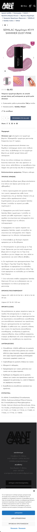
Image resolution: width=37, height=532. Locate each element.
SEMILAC (31, 18)
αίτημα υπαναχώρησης (18, 483)
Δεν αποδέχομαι (18, 518)
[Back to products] (5, 25)
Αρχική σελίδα (6, 13)
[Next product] (7, 25)
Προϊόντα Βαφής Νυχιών (10, 16)
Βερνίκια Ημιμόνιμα (27, 16)
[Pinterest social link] (12, 123)
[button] (34, 491)
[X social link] (9, 123)
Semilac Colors (9, 21)
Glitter (18, 21)
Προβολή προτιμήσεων (18, 524)
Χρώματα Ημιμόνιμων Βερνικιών (15, 18)
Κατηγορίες (17, 13)
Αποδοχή (18, 513)
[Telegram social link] (17, 123)
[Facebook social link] (7, 123)
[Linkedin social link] (14, 123)
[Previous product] (2, 25)
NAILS (25, 13)
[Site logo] (8, 6)
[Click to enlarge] (5, 71)
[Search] (35, 6)
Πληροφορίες (14, 528)
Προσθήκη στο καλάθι (20, 118)
